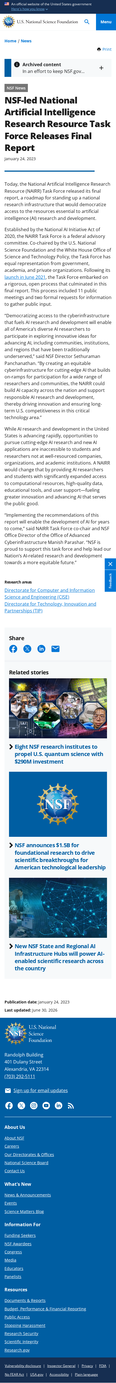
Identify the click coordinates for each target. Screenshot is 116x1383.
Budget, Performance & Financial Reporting (45, 1308)
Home (10, 40)
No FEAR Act (14, 1374)
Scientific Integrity (21, 1341)
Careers (12, 1146)
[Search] (87, 22)
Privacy (87, 1365)
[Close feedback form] (110, 564)
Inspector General (61, 1365)
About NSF (14, 1138)
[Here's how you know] (58, 7)
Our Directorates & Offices (29, 1154)
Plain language (86, 1374)
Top (106, 981)
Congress (13, 1252)
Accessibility (59, 1374)
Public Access (17, 1317)
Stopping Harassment (25, 1325)
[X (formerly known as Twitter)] (21, 1105)
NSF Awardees (18, 1243)
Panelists (13, 1276)
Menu (106, 21)
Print (106, 49)
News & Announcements (28, 1195)
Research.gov (17, 1350)
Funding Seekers (20, 1235)
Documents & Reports (25, 1300)
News (26, 40)
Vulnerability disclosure (23, 1365)
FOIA (102, 1365)
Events (11, 1203)
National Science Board (26, 1162)
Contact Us (15, 1170)
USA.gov (36, 1374)
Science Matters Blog (24, 1211)
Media (10, 1260)
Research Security (21, 1333)
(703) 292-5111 (20, 1076)
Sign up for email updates (41, 1090)
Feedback (110, 580)
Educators (14, 1268)
